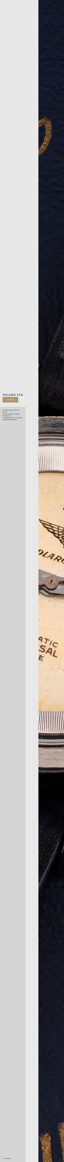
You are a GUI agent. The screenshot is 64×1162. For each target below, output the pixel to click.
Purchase (10, 400)
